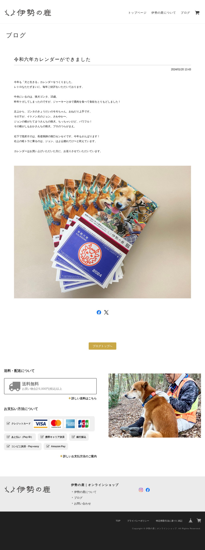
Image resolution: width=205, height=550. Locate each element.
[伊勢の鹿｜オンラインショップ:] (155, 405)
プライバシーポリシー (138, 521)
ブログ (185, 12)
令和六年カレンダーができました (52, 59)
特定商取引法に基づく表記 (169, 521)
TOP (118, 521)
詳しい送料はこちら (84, 398)
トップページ (137, 12)
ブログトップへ (102, 346)
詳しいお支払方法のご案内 (80, 456)
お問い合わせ (82, 503)
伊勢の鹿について (163, 12)
